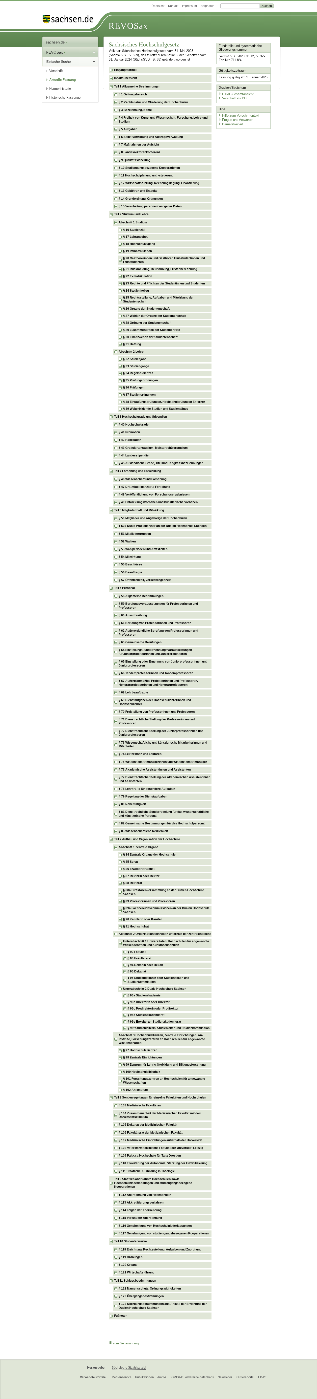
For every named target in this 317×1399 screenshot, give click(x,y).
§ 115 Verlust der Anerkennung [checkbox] (140, 1218)
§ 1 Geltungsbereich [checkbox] (133, 94)
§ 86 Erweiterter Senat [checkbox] (139, 869)
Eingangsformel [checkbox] (125, 70)
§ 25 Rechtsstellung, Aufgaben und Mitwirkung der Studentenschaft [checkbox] (158, 299)
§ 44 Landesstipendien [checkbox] (134, 455)
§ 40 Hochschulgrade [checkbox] (134, 424)
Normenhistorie (60, 88)
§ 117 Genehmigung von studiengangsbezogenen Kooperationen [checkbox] (164, 1233)
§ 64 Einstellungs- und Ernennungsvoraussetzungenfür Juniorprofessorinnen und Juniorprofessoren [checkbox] (155, 652)
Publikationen (144, 1377)
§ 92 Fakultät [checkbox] (137, 952)
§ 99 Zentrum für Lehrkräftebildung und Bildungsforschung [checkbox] (164, 1064)
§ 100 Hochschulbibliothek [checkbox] (141, 1072)
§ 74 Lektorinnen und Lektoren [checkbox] (140, 754)
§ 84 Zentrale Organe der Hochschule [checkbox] (149, 854)
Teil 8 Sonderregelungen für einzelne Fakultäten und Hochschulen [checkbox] (160, 1097)
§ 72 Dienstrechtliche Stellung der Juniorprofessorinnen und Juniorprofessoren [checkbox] (161, 733)
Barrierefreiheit (232, 124)
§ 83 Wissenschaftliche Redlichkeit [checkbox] (143, 831)
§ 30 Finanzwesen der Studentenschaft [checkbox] (150, 337)
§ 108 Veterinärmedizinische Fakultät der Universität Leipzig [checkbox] (161, 1148)
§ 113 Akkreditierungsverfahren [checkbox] (141, 1202)
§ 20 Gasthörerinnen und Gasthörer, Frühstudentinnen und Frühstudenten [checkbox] (164, 260)
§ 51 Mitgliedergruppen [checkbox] (135, 534)
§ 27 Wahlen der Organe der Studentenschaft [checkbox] (154, 316)
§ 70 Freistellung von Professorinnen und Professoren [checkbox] (157, 711)
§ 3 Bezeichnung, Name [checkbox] (135, 110)
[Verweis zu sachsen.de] (70, 19)
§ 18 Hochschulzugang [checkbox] (139, 244)
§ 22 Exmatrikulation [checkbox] (137, 276)
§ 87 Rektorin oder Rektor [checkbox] (141, 876)
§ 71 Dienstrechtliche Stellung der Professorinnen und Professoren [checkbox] (157, 721)
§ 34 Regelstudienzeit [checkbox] (138, 373)
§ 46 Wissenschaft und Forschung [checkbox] (142, 479)
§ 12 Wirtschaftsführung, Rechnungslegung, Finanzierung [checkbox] (159, 183)
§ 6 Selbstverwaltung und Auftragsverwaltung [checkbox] (151, 137)
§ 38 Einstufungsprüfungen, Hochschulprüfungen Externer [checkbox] (164, 402)
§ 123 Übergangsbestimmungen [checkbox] (141, 1296)
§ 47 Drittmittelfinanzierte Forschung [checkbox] (144, 487)
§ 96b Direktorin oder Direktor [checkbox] (149, 1002)
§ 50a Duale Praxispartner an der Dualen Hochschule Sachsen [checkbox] (163, 526)
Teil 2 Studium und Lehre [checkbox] (131, 214)
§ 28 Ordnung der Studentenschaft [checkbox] (147, 322)
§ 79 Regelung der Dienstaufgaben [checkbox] (143, 796)
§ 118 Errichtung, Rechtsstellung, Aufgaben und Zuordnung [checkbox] (160, 1249)
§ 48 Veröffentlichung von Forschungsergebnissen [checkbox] (154, 494)
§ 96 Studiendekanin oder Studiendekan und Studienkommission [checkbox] (158, 980)
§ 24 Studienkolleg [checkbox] (136, 290)
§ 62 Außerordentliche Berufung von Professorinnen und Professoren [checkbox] (158, 632)
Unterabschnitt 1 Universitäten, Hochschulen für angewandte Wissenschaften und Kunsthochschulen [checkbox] (166, 943)
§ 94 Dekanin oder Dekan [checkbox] (145, 965)
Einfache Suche (58, 62)
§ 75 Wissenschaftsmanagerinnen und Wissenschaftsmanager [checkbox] (163, 762)
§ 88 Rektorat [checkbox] (132, 883)
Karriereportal (245, 1377)
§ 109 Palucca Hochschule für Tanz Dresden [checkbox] (150, 1155)
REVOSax (128, 26)
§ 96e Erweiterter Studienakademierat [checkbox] (154, 1021)
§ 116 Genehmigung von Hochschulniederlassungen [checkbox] (155, 1225)
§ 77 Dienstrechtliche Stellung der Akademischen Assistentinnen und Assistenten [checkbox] (164, 779)
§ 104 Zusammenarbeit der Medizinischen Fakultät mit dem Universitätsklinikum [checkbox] (160, 1115)
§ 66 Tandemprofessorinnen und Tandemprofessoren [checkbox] (156, 673)
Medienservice (122, 1377)
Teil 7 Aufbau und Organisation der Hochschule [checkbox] (147, 839)
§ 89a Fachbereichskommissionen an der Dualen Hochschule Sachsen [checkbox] (166, 910)
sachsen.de (56, 42)
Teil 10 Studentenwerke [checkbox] (130, 1241)
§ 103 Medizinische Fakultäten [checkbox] (140, 1105)
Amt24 (161, 1377)
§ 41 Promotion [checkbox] (129, 432)
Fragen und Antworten (237, 120)
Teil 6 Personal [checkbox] (124, 588)
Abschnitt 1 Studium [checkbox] (133, 222)
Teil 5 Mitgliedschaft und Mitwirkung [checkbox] (139, 510)
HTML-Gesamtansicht (238, 94)
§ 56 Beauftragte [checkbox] (130, 572)
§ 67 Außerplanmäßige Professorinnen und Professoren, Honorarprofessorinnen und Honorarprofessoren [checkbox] (158, 683)
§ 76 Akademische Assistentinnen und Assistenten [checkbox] (155, 769)
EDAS (262, 1377)
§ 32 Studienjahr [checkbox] (134, 359)
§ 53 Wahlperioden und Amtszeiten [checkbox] (143, 549)
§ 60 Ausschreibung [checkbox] (133, 615)
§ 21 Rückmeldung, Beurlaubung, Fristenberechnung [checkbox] (160, 269)
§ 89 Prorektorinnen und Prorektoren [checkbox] (149, 901)
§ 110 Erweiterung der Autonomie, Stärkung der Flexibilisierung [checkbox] (163, 1163)
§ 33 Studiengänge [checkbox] (136, 366)
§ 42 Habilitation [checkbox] (130, 440)
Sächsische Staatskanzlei (129, 1367)
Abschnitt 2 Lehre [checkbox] (131, 351)
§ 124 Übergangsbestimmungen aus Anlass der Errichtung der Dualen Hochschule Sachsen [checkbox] (163, 1306)
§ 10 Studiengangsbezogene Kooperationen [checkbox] (149, 168)
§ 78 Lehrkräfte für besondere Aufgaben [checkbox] (147, 789)
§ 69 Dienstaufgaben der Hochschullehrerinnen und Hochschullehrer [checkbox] (155, 702)
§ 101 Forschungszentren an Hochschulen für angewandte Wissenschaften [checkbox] (164, 1080)
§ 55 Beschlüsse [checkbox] (130, 564)
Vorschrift (56, 71)
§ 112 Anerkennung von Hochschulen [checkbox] (145, 1195)
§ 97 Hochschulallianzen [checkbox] (140, 1050)
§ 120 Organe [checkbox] (128, 1265)
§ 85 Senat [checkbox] (130, 861)
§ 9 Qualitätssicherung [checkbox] (134, 160)
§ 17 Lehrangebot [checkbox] (135, 236)
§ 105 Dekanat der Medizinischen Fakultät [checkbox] (148, 1124)
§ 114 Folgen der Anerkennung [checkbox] (140, 1210)
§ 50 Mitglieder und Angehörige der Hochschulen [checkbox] (153, 518)
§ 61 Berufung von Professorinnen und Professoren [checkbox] (155, 623)
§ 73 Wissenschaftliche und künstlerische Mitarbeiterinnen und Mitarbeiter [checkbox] (163, 744)
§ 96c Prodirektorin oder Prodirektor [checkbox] (153, 1008)
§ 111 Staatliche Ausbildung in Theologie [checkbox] (147, 1171)
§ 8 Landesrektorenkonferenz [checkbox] (139, 152)
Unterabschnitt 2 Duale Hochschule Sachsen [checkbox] (154, 988)
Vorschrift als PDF (235, 98)
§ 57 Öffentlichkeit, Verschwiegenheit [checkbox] (145, 580)
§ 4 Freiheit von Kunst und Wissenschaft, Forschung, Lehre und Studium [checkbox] (163, 119)
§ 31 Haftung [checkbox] (132, 344)
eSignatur (207, 6)
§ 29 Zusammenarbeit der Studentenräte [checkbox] (151, 330)
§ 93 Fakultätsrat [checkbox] (139, 958)
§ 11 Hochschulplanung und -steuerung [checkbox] (146, 175)
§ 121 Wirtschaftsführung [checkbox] (136, 1272)
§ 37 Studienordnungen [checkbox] (139, 394)
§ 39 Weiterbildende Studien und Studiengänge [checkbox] (155, 408)
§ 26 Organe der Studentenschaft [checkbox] (146, 308)
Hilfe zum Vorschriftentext (240, 115)
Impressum (189, 6)
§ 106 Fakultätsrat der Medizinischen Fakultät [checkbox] (151, 1132)
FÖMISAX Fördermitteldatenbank (192, 1377)
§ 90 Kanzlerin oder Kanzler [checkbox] (142, 919)
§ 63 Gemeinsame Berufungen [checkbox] (140, 642)
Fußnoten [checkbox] (120, 1315)
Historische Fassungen (65, 97)
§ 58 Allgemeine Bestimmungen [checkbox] (141, 596)
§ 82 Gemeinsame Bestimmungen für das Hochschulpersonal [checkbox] (162, 823)
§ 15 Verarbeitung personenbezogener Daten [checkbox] (150, 206)
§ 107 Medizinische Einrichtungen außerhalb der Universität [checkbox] (160, 1140)
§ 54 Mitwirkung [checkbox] (130, 557)
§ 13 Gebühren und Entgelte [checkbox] (138, 191)
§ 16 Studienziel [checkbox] (134, 230)
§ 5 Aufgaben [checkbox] (128, 129)
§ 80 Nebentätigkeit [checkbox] (132, 804)
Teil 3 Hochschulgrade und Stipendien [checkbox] (140, 416)
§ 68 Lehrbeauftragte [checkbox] (133, 692)
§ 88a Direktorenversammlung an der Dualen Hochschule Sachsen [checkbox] (163, 892)
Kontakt (173, 6)
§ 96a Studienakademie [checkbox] (144, 995)
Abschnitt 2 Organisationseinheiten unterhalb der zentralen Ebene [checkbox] (165, 934)
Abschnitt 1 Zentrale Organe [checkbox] (138, 847)
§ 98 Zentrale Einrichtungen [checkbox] (142, 1057)
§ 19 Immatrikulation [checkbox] (137, 251)
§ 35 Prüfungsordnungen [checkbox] (140, 380)
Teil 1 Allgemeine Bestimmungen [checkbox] (137, 86)
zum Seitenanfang (126, 1343)
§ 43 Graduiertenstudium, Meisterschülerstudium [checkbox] (153, 448)
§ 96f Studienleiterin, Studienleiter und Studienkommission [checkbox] (169, 1028)
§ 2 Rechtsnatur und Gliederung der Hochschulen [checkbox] (153, 102)
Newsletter (225, 1377)
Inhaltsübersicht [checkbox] (125, 78)
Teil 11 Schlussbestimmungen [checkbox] (135, 1280)
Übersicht (158, 6)
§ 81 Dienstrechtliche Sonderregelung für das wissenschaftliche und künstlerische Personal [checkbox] (164, 814)
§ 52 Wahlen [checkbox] (127, 541)
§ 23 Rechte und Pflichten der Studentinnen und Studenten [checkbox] (164, 283)
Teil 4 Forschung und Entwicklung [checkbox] (137, 471)
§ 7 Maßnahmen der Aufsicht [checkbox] (139, 144)
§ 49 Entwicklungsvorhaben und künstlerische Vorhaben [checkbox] (158, 502)
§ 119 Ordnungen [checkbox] (130, 1257)
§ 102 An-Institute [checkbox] (135, 1090)
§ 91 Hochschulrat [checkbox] (136, 926)
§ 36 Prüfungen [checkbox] (133, 387)
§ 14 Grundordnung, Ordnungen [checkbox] (141, 198)
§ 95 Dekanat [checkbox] (137, 971)
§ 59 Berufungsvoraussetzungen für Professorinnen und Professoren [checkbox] (158, 605)
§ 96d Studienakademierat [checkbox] (146, 1015)
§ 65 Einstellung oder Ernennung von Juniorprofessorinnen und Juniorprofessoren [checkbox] (163, 663)
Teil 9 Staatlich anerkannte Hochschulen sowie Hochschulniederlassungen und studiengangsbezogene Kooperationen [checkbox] (153, 1182)
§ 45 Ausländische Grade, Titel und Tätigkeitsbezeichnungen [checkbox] (161, 463)
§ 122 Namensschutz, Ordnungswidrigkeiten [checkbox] (150, 1288)
